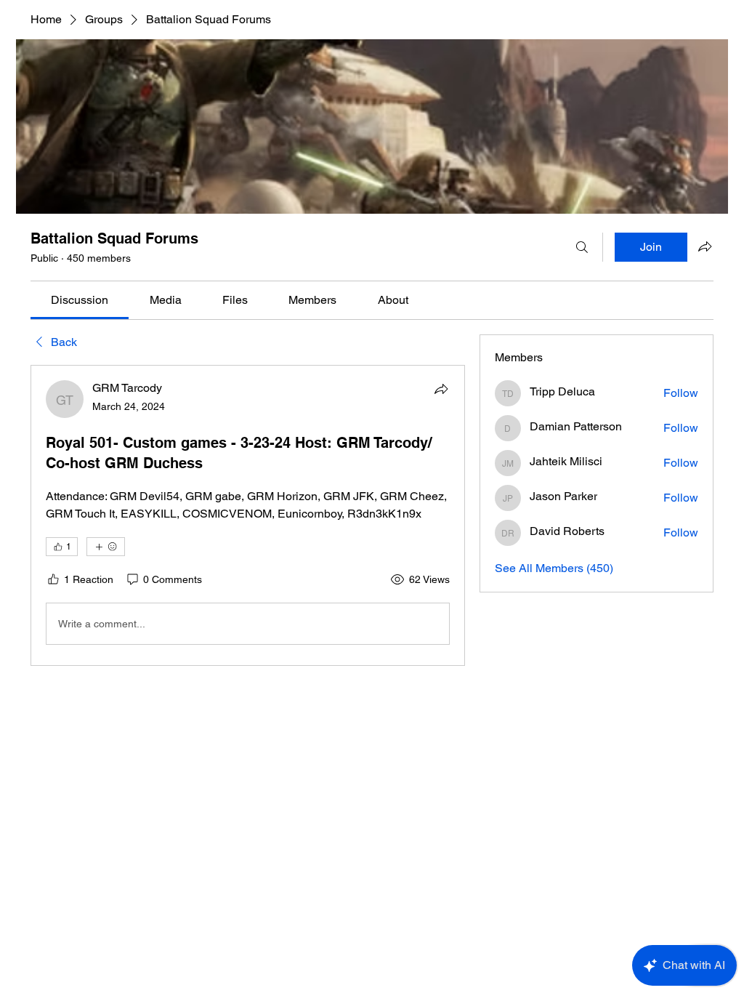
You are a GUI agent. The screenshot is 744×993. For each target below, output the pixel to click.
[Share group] (704, 246)
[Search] (582, 247)
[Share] (441, 389)
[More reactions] (105, 546)
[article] (248, 515)
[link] (79, 300)
